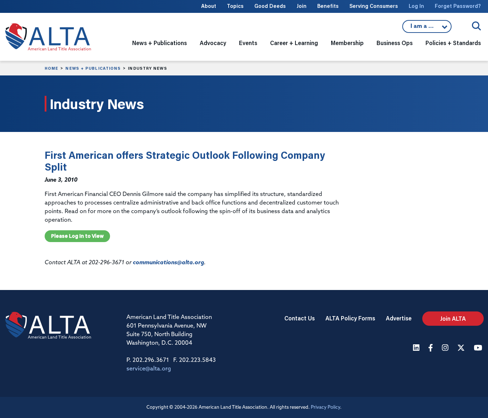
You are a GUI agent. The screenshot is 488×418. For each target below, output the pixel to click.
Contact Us (299, 318)
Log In (416, 6)
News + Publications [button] (159, 42)
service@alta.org (148, 369)
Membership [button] (347, 42)
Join (302, 6)
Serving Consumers (373, 6)
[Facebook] (431, 348)
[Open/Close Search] (476, 25)
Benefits (328, 6)
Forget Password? (458, 6)
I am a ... (423, 28)
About (208, 6)
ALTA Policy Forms (350, 318)
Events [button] (248, 42)
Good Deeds (270, 6)
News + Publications (93, 68)
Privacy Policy (325, 407)
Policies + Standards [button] (453, 42)
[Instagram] (446, 348)
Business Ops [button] (395, 42)
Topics (235, 6)
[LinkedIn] (417, 348)
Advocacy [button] (213, 42)
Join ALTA (453, 318)
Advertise (399, 318)
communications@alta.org (168, 263)
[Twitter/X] (462, 348)
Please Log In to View (77, 236)
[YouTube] (479, 348)
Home (51, 68)
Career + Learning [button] (294, 42)
